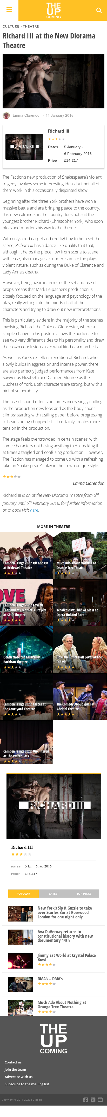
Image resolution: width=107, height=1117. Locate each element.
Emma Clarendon (27, 115)
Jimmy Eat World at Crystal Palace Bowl (67, 957)
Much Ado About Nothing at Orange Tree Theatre (62, 1004)
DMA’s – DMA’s (50, 979)
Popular (23, 894)
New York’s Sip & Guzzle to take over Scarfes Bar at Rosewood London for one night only (65, 912)
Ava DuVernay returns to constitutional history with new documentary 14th (65, 936)
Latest (54, 894)
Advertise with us (18, 1076)
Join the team (15, 1069)
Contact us (13, 1062)
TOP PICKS (84, 894)
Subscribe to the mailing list (27, 1084)
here (34, 510)
